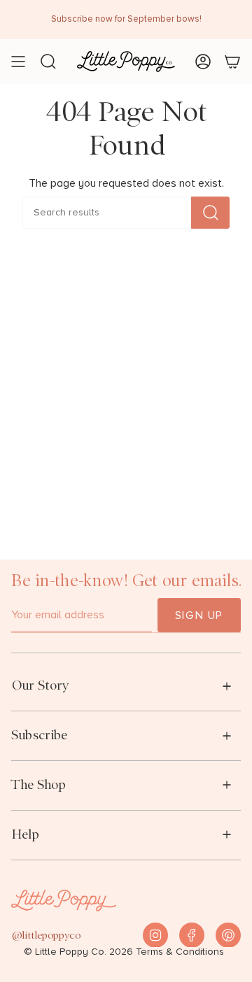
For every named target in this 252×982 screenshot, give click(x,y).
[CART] (232, 61)
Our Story (40, 685)
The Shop (38, 784)
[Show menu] (18, 61)
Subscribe (39, 734)
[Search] (210, 213)
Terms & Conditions (180, 952)
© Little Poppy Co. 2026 (78, 952)
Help (25, 834)
